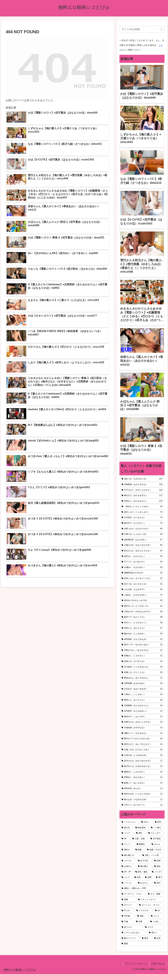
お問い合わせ (158, 963)
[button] (161, 29)
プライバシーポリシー (136, 963)
